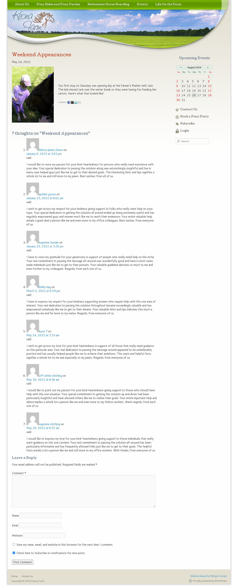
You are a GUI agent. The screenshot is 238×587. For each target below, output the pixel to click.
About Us (22, 4)
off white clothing (50, 376)
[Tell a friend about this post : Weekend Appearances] (79, 102)
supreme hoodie (49, 242)
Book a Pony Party (194, 116)
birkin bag (45, 287)
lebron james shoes (51, 150)
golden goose (47, 194)
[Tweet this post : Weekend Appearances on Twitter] (75, 102)
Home (14, 576)
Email (15, 525)
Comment (19, 473)
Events (142, 4)
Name (15, 516)
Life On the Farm (168, 4)
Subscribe (187, 123)
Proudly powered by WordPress (210, 580)
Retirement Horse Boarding (108, 4)
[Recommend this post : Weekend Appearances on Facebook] (68, 102)
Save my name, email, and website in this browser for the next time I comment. (64, 545)
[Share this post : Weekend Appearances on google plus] (72, 102)
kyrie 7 (43, 331)
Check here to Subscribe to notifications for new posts (50, 553)
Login (184, 130)
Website (17, 535)
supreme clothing (49, 424)
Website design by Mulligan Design (208, 575)
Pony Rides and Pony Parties (58, 4)
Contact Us (188, 109)
